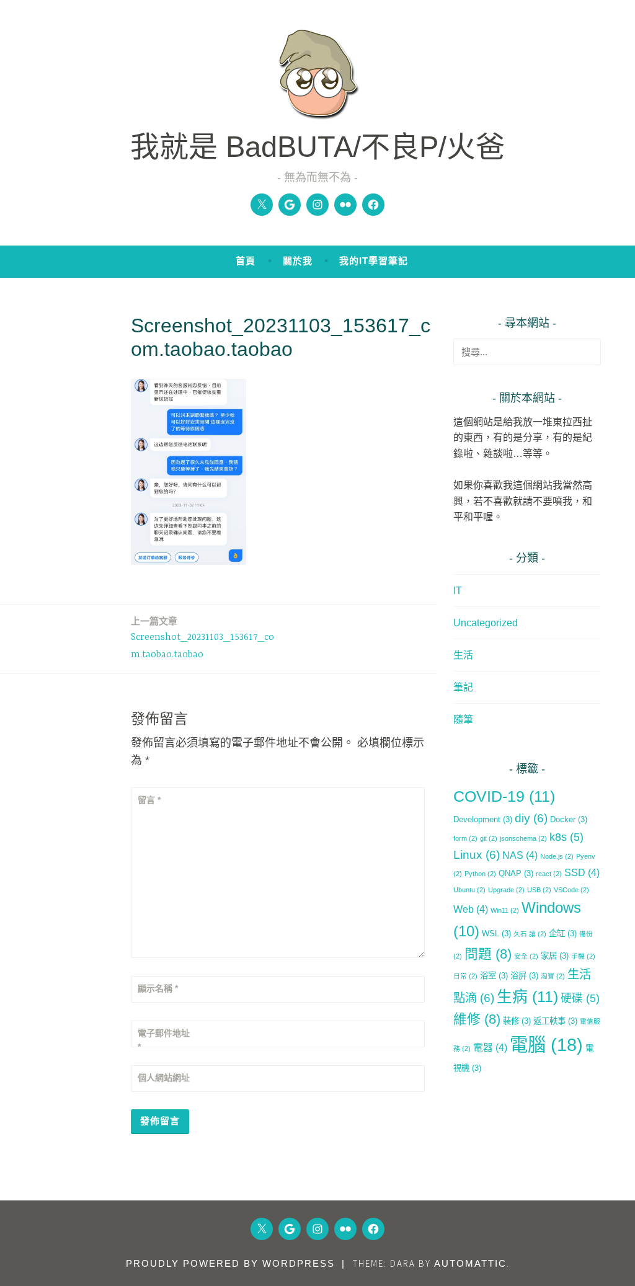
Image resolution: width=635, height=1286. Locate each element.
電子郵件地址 (164, 1040)
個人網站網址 (164, 1078)
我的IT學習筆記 (373, 260)
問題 (488, 954)
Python (480, 873)
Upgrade (506, 890)
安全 (526, 956)
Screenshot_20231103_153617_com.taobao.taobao (202, 638)
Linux (476, 854)
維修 (476, 1019)
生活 (463, 655)
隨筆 (463, 719)
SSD (582, 872)
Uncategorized (485, 623)
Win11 (505, 910)
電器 (490, 1047)
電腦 (546, 1044)
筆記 (463, 687)
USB (539, 890)
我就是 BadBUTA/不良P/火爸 (317, 146)
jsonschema (523, 838)
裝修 (517, 1021)
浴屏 (524, 975)
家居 (555, 955)
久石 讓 (529, 934)
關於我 (298, 260)
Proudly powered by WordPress (230, 1263)
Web (470, 909)
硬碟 (580, 998)
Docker (568, 819)
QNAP (516, 873)
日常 (465, 976)
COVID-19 (504, 796)
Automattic (470, 1263)
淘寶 (553, 976)
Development (482, 819)
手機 (583, 956)
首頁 (245, 260)
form (465, 838)
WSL (496, 933)
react (549, 873)
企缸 (563, 933)
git (488, 838)
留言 (149, 800)
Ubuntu (469, 890)
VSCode (571, 890)
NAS (520, 855)
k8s (566, 837)
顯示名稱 (158, 988)
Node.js (557, 856)
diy (531, 818)
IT (457, 590)
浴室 (494, 975)
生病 (527, 996)
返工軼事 (555, 1021)
